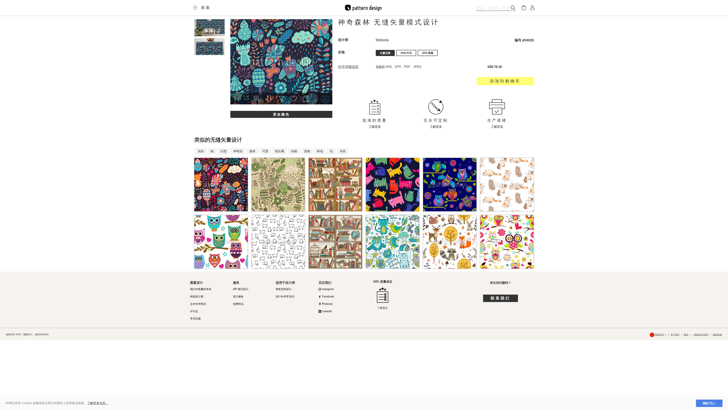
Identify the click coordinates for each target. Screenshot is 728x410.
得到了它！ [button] (709, 403)
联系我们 (500, 298)
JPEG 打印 (406, 52)
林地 (320, 151)
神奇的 (237, 151)
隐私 (686, 334)
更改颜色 (281, 114)
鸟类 (343, 151)
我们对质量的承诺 (200, 289)
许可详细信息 (348, 67)
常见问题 (195, 318)
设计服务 (238, 296)
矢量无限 (385, 52)
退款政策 (717, 334)
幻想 (223, 151)
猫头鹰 (279, 151)
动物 (294, 151)
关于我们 (675, 334)
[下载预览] (269, 99)
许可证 (194, 311)
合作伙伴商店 (198, 304)
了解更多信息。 (97, 403)
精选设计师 (196, 296)
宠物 (307, 151)
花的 (201, 151)
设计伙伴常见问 (285, 296)
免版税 (380, 66)
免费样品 (238, 304)
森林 (252, 151)
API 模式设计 (241, 289)
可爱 (265, 151)
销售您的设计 (284, 289)
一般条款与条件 (700, 334)
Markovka (382, 39)
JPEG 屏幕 (427, 52)
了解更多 (375, 126)
